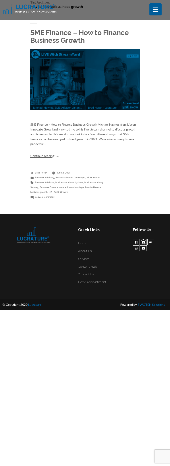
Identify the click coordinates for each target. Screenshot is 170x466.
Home (82, 243)
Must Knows (93, 177)
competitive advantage (71, 187)
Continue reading (44, 156)
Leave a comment (44, 197)
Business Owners (49, 187)
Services (83, 259)
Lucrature (35, 304)
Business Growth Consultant (70, 177)
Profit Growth (61, 192)
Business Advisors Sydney (69, 182)
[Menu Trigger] (155, 9)
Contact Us (86, 274)
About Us (85, 251)
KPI (50, 192)
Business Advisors (44, 182)
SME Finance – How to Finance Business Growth (79, 36)
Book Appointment (92, 282)
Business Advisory (44, 177)
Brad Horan (41, 172)
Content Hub (87, 266)
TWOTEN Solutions (151, 304)
